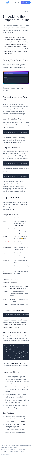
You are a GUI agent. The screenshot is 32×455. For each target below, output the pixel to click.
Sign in (17, 2)
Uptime (24, 325)
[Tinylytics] (8, 2)
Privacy (16, 451)
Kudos (11, 325)
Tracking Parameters (11, 279)
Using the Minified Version (13, 119)
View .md (26, 11)
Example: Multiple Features (13, 310)
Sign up (27, 2)
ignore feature (22, 424)
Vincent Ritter (21, 449)
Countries (17, 325)
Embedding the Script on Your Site (16, 18)
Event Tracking (14, 327)
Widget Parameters (10, 214)
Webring (5, 327)
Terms (11, 451)
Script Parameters (11, 197)
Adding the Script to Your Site (15, 98)
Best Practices (8, 413)
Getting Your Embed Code (15, 60)
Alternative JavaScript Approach (15, 332)
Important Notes (11, 372)
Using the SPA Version (11, 147)
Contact (22, 451)
